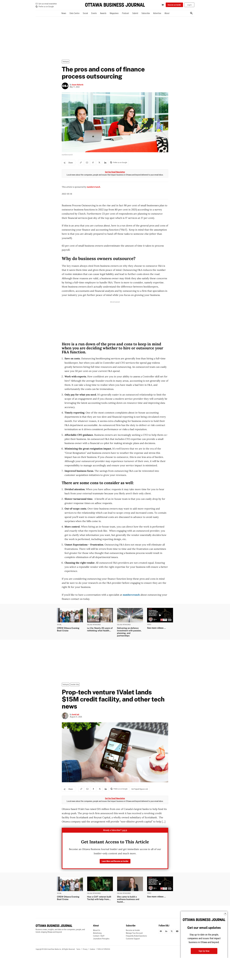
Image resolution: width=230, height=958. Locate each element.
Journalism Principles (101, 939)
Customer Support (133, 939)
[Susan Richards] (66, 86)
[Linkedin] (105, 162)
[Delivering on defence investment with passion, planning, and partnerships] (130, 615)
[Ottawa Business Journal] (115, 5)
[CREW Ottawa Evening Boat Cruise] (70, 615)
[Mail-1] (161, 931)
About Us (96, 930)
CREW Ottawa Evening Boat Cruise (68, 629)
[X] (99, 162)
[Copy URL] (80, 162)
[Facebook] (93, 162)
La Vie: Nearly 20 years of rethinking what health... (100, 629)
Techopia (65, 62)
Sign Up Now (204, 951)
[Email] (86, 162)
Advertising (97, 933)
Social (59, 624)
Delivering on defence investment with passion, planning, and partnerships (129, 632)
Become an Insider (133, 930)
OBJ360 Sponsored (94, 624)
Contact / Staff (98, 936)
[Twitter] (172, 931)
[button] (191, 13)
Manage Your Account (134, 933)
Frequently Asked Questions (136, 936)
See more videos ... (156, 628)
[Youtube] (177, 931)
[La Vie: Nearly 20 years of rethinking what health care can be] (100, 615)
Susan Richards (77, 85)
